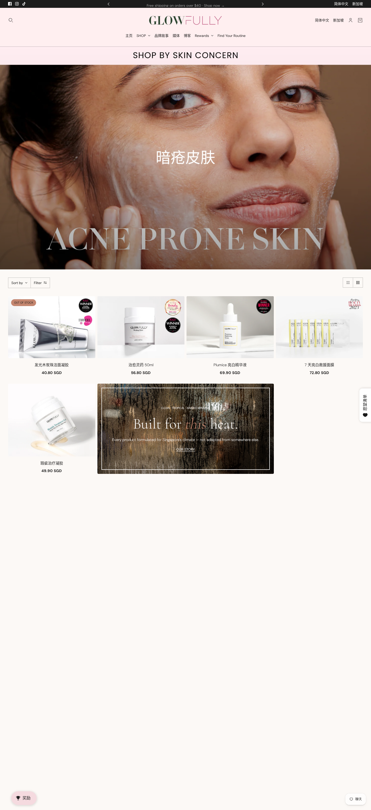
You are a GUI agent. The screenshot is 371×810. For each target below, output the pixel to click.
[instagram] (17, 4)
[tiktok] (24, 4)
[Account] (350, 20)
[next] (262, 4)
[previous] (108, 4)
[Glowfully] (185, 20)
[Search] (11, 20)
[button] (348, 282)
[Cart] (360, 20)
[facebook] (10, 4)
